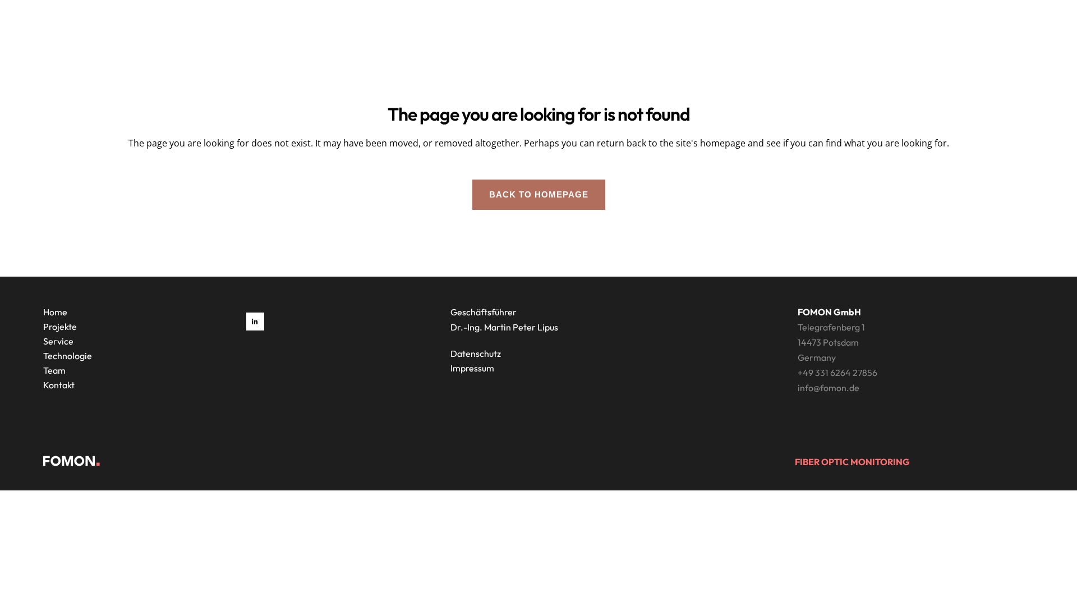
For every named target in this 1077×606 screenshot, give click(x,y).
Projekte (60, 326)
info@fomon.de (828, 387)
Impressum (472, 368)
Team (54, 370)
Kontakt (59, 385)
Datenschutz (475, 353)
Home (55, 312)
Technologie (67, 355)
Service (58, 341)
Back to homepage (538, 194)
